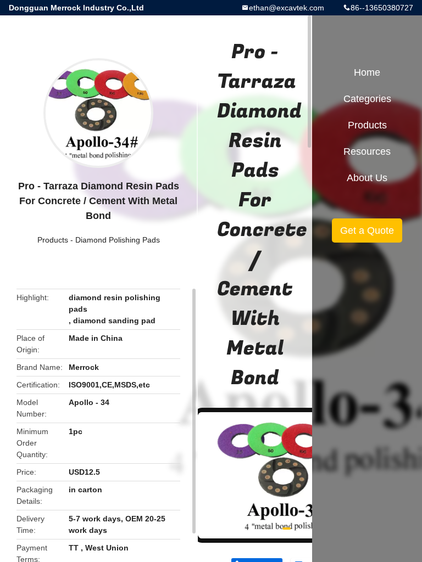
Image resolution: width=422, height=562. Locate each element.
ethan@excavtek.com (286, 7)
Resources (367, 151)
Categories (367, 98)
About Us (367, 177)
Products (52, 239)
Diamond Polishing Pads (117, 239)
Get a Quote (367, 230)
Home (367, 72)
